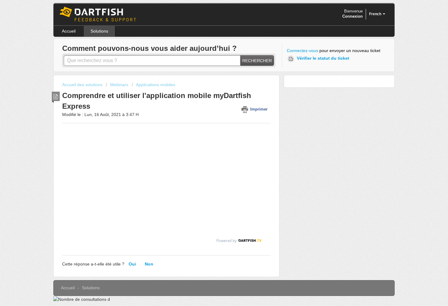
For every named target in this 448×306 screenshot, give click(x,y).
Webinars (119, 84)
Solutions (99, 31)
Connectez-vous (302, 50)
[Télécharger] (213, 72)
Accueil (69, 31)
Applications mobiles (155, 84)
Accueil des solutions (83, 84)
